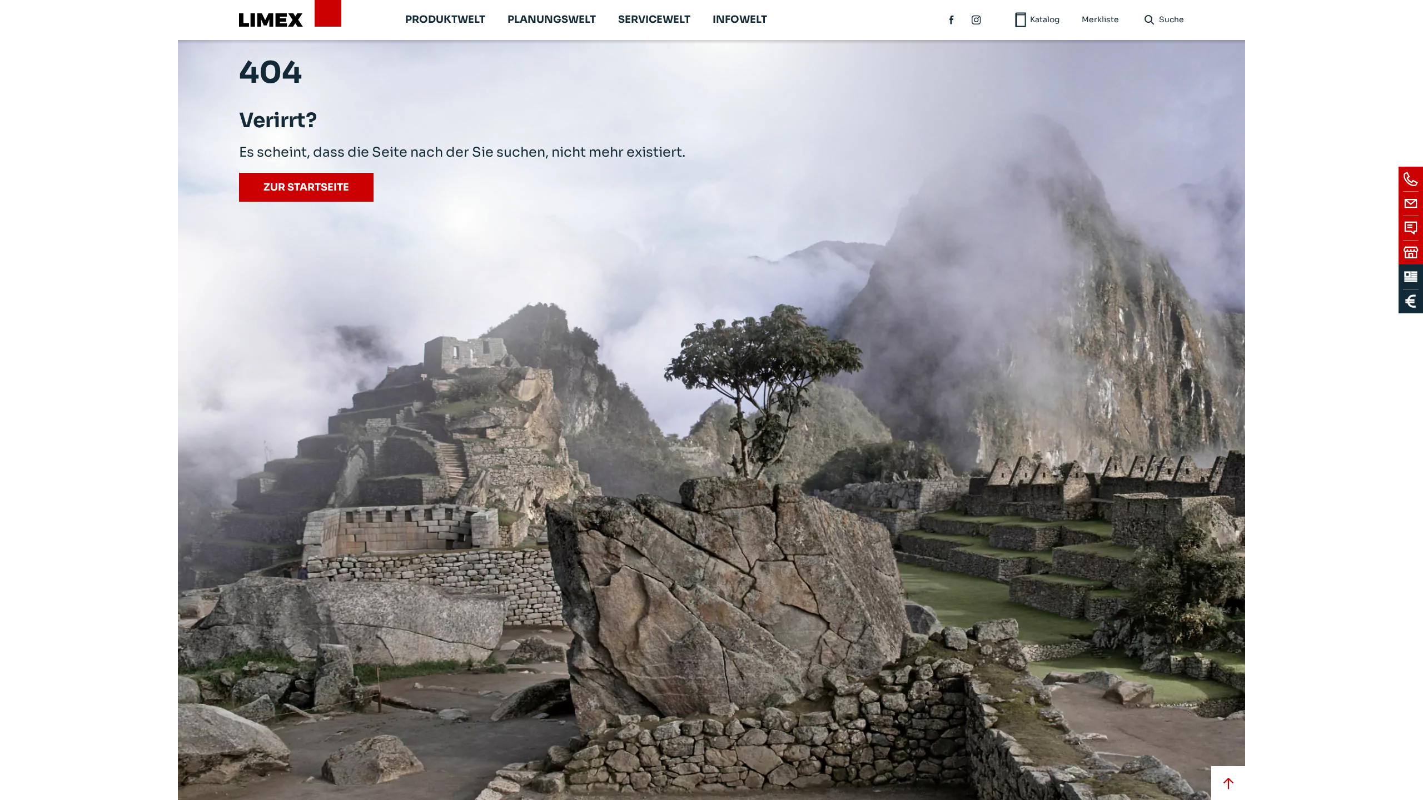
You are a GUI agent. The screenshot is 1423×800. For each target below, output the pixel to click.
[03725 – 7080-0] (1411, 179)
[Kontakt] (1411, 228)
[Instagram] (977, 20)
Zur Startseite (306, 187)
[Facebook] (952, 20)
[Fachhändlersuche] (1411, 252)
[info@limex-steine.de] (1411, 203)
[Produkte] (1411, 301)
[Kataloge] (1411, 277)
